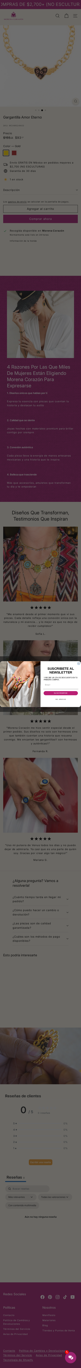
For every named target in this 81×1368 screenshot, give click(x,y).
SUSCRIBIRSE (61, 693)
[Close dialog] (78, 663)
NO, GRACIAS (61, 699)
